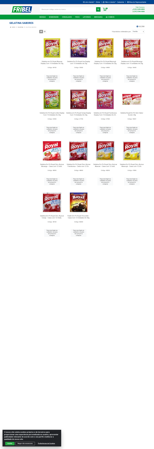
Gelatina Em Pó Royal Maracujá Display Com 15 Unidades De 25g (105, 62)
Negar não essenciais (25, 443)
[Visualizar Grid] (41, 31)
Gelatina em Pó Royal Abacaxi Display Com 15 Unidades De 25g (52, 62)
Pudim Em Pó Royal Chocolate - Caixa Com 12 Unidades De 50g (79, 217)
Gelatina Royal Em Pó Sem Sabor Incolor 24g (131, 114)
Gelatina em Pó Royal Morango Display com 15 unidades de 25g (132, 62)
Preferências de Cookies (46, 443)
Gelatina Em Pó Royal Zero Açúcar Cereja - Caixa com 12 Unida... (52, 217)
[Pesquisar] (98, 9)
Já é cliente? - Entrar (92, 2)
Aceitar (9, 443)
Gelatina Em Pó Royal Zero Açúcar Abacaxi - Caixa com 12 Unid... (105, 165)
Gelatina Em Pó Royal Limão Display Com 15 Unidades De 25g (52, 114)
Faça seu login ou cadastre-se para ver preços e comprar (52, 78)
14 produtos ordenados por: (121, 32)
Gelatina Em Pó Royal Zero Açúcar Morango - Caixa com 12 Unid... (52, 165)
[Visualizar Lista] (45, 31)
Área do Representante (137, 2)
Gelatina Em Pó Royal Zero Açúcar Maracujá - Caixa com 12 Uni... (132, 165)
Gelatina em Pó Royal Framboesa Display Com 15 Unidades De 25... (105, 114)
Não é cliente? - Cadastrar (114, 2)
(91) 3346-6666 (139, 11)
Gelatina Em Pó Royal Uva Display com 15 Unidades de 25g (78, 62)
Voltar (141, 27)
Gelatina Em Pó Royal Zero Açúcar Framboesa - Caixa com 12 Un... (79, 165)
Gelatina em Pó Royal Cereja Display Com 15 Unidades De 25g (78, 114)
